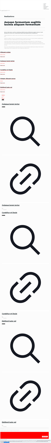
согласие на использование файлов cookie (42, 441)
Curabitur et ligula (9, 213)
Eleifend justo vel (9, 321)
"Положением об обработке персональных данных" (15, 441)
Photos (3, 99)
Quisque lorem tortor (11, 104)
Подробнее (2, 442)
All (2, 97)
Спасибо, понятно (6, 442)
